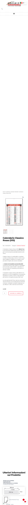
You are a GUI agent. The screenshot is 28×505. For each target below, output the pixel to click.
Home (4, 191)
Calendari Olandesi (14, 191)
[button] (14, 13)
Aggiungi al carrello (16, 293)
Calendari (8, 191)
